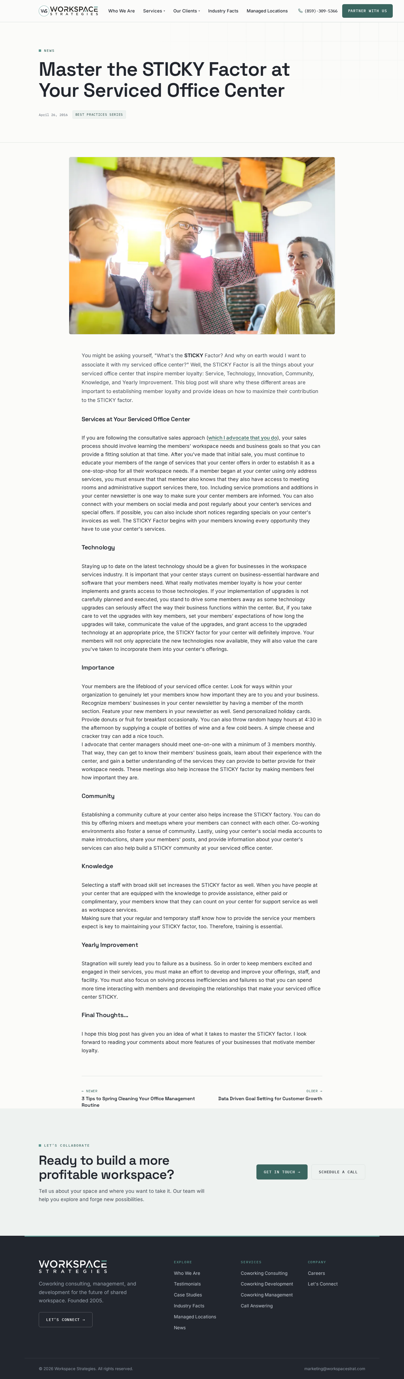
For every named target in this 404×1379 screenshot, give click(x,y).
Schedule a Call (338, 1171)
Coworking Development (267, 1284)
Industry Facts (223, 11)
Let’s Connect (65, 1319)
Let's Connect (323, 1284)
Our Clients (186, 11)
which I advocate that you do (242, 438)
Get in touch (282, 1171)
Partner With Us (367, 10)
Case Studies (188, 1295)
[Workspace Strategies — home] (68, 11)
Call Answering (257, 1306)
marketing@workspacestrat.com (334, 1368)
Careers (316, 1273)
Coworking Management (267, 1295)
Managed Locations (267, 11)
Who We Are (121, 11)
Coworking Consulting (264, 1273)
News (49, 50)
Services (154, 11)
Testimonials (187, 1284)
